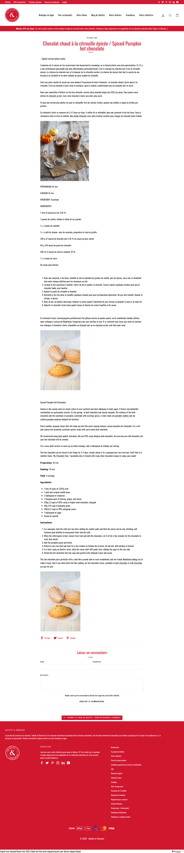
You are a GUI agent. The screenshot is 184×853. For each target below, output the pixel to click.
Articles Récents (116, 803)
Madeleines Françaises (72, 321)
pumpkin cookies (122, 415)
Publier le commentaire (92, 701)
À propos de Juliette (117, 751)
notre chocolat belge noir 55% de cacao (106, 92)
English (64, 2)
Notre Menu (82, 15)
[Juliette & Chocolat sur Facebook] (41, 762)
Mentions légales (116, 773)
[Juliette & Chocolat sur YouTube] (68, 762)
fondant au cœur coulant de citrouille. (83, 75)
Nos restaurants (65, 15)
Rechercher (115, 747)
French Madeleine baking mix (129, 559)
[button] (178, 851)
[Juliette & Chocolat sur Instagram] (57, 762)
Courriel (97, 661)
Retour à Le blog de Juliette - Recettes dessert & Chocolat (94, 717)
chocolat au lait (55, 95)
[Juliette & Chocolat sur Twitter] (47, 762)
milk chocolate (136, 562)
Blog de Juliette (98, 15)
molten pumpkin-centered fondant (54, 419)
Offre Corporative (20, 2)
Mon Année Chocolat (78, 116)
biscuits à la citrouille (49, 75)
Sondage (114, 782)
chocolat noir (85, 325)
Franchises (130, 15)
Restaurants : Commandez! (120, 808)
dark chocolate (121, 562)
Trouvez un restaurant (51, 2)
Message (44, 675)
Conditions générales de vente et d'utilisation (126, 764)
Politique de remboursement (120, 817)
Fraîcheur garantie (35, 2)
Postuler (8, 2)
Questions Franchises (118, 795)
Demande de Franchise (119, 790)
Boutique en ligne (46, 15)
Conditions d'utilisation (118, 812)
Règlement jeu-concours (119, 799)
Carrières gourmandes (118, 760)
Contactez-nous (116, 777)
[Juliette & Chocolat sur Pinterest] (52, 762)
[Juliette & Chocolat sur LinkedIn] (63, 762)
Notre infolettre (146, 15)
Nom (42, 661)
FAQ (112, 769)
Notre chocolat (116, 756)
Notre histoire (115, 15)
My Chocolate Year (60, 455)
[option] (92, 28)
